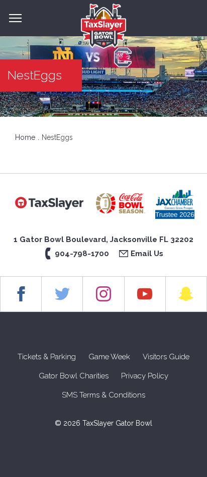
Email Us (147, 253)
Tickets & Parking (47, 356)
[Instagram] (103, 293)
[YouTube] (145, 293)
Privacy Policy (144, 375)
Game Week (109, 356)
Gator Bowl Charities (74, 375)
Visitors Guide (166, 356)
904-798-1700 (82, 253)
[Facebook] (21, 293)
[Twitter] (62, 293)
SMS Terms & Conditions (103, 395)
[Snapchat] (186, 293)
